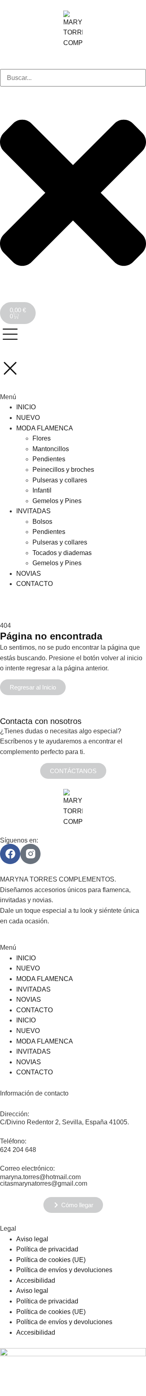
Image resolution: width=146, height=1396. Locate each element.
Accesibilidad (35, 1280)
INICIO (26, 958)
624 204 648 (18, 1149)
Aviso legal (32, 1239)
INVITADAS (33, 989)
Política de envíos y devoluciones (64, 1269)
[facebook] (10, 854)
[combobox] (73, 78)
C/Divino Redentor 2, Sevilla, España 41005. (64, 1122)
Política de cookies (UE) (51, 1259)
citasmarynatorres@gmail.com (43, 1183)
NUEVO (28, 968)
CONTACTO (34, 1010)
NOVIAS (28, 999)
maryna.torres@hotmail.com (40, 1176)
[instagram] (30, 854)
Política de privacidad (47, 1249)
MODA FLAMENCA (44, 978)
